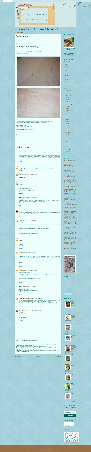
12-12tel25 (71, 164)
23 (65, 70)
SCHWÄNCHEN (22, 310)
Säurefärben (66, 228)
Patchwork (65, 223)
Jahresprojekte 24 (68, 203)
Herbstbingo (66, 197)
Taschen (65, 238)
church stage (68, 172)
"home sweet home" (68, 161)
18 (65, 79)
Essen (67, 179)
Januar (67, 151)
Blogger (57, 449)
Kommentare (67, 425)
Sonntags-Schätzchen (67, 234)
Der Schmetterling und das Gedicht (73, 357)
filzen (74, 180)
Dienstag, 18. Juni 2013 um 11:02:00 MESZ (30, 197)
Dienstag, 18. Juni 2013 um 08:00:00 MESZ (28, 166)
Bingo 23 (71, 169)
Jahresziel (73, 203)
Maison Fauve (70, 210)
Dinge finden (70, 175)
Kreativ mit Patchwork (69, 392)
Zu (66, 136)
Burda (75, 171)
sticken (69, 236)
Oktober (67, 94)
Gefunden (67, 108)
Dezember (68, 90)
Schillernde (68, 132)
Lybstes (65, 210)
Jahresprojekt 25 (73, 199)
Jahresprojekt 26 (70, 200)
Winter (73, 245)
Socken (72, 232)
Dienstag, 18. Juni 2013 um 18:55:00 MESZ (28, 252)
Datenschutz (39, 29)
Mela (20, 220)
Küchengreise (67, 208)
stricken (72, 237)
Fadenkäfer (65, 180)
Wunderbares (66, 248)
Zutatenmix (74, 248)
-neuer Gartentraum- (69, 301)
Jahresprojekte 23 (73, 202)
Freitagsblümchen (68, 182)
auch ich (71, 165)
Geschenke (66, 193)
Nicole (20, 174)
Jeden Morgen (68, 134)
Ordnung (70, 220)
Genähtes (20, 143)
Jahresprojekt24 (66, 201)
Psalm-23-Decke (73, 224)
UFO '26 (71, 239)
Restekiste (71, 226)
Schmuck (65, 229)
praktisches (74, 223)
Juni (67, 101)
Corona (65, 174)
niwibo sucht (71, 218)
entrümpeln (66, 177)
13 (65, 88)
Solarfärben (72, 233)
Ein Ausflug (73, 384)
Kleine (67, 140)
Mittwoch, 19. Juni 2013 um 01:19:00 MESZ (34, 298)
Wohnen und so (67, 247)
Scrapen (65, 231)
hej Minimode (73, 195)
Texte (71, 238)
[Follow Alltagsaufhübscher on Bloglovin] (68, 294)
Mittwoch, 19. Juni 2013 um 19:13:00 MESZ (33, 310)
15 (65, 85)
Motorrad (73, 214)
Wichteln (68, 245)
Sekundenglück (70, 231)
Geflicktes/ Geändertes (69, 189)
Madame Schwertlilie (23, 298)
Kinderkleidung (71, 204)
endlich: (67, 102)
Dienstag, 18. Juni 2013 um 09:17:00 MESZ (29, 174)
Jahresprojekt (66, 199)
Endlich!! (67, 123)
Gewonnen (67, 194)
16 (65, 83)
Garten (66, 188)
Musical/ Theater (72, 216)
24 (65, 68)
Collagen (74, 172)
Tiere (75, 238)
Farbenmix (70, 180)
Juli (67, 99)
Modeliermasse (73, 213)
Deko (69, 174)
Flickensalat (67, 314)
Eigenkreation (73, 176)
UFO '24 (67, 239)
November (68, 92)
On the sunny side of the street (73, 375)
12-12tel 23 (67, 163)
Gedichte (73, 188)
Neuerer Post (18, 356)
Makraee (75, 210)
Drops (68, 176)
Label (71, 208)
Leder (74, 208)
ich (29, 29)
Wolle (73, 247)
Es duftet (67, 110)
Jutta (20, 252)
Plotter (70, 223)
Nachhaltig (66, 217)
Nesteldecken (66, 218)
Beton (68, 167)
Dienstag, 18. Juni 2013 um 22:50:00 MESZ (30, 270)
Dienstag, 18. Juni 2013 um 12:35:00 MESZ (30, 210)
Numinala (21, 210)
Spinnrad (73, 234)
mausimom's (67, 364)
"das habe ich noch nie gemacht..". (70, 160)
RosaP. (69, 227)
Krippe (75, 207)
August (67, 97)
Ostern (75, 220)
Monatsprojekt (24, 143)
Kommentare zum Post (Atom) (24, 359)
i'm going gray (72, 198)
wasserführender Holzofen (69, 243)
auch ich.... (68, 106)
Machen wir (68, 141)
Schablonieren (72, 228)
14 (65, 86)
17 (65, 81)
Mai (67, 144)
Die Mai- (67, 138)
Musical (65, 216)
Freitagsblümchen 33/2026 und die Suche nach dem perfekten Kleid (73, 348)
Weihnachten (66, 244)
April (67, 146)
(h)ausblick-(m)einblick (23, 182)
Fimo (64, 181)
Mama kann (73, 211)
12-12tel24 (65, 164)
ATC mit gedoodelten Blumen (73, 316)
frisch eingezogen (73, 185)
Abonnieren (70, 415)
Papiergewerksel (67, 222)
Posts (66, 423)
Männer (65, 212)
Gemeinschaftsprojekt (67, 190)
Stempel (65, 236)
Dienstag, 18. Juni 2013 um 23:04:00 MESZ (30, 286)
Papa (74, 221)
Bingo (72, 167)
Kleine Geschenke (69, 104)
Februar (67, 149)
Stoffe (67, 237)
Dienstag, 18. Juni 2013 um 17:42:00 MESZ (35, 238)
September (68, 95)
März (67, 147)
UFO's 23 (72, 241)
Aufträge (65, 166)
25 (65, 66)
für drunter (73, 186)
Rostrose (66, 334)
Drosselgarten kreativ (69, 354)
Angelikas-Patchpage (69, 383)
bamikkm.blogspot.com (23, 238)
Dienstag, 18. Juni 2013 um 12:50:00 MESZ (28, 220)
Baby (70, 166)
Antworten (21, 163)
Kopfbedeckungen (69, 207)
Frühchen (67, 186)
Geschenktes (74, 193)
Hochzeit (70, 197)
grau (20, 166)
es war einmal (73, 177)
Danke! (67, 112)
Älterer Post (58, 356)
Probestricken (67, 224)
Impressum (51, 29)
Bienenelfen (67, 373)
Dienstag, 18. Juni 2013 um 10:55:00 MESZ (35, 182)
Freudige (67, 125)
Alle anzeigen (74, 401)
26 (65, 64)
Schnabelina (70, 229)
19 (65, 77)
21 (65, 73)
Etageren (73, 179)
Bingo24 (68, 170)
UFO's (67, 241)
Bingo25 (73, 170)
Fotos (75, 181)
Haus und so (66, 195)
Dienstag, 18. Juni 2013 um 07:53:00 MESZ (30, 151)
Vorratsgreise (73, 242)
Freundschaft (66, 185)
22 (65, 72)
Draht (64, 176)
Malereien (66, 211)
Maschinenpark (72, 212)
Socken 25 (66, 233)
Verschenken (66, 242)
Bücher (71, 171)
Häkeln (72, 194)
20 (65, 75)
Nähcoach (72, 217)
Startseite (20, 29)
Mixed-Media (66, 213)
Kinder (65, 204)
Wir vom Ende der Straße (70, 345)
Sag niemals (68, 114)
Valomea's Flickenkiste (69, 323)
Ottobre (67, 221)
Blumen (65, 171)
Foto (72, 181)
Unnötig (67, 128)
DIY (74, 175)
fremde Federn (72, 183)
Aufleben (72, 365)
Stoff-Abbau (73, 236)
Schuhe (74, 229)
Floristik (68, 181)
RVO (74, 227)
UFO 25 (75, 239)
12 (65, 154)
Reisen (66, 226)
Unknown (21, 270)
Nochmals (67, 127)
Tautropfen (68, 130)
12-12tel (75, 161)
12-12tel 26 (73, 162)
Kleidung (73, 206)
